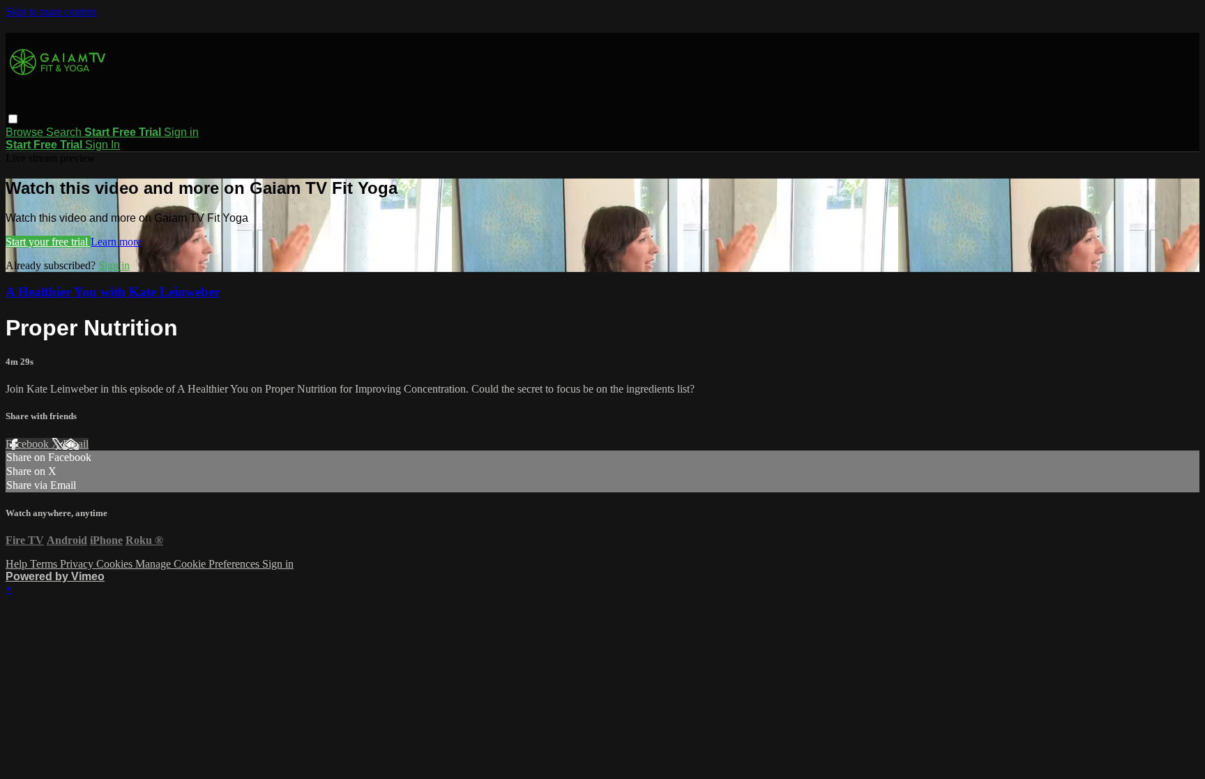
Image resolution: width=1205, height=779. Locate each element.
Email (76, 444)
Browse (26, 132)
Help (18, 564)
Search (65, 132)
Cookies (115, 564)
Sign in (181, 132)
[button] (12, 118)
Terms (45, 564)
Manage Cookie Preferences (198, 564)
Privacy (78, 564)
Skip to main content (51, 11)
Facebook (29, 444)
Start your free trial (48, 242)
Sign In (102, 145)
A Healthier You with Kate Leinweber (113, 292)
